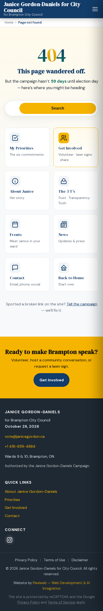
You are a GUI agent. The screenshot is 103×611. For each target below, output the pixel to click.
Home (9, 22)
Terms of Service (61, 602)
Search (57, 108)
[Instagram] (9, 540)
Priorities (12, 499)
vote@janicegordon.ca (25, 436)
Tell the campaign (82, 304)
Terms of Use (54, 560)
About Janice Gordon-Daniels (31, 491)
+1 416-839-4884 (20, 446)
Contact (12, 515)
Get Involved (52, 380)
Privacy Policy (26, 560)
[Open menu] (95, 9)
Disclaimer (80, 560)
